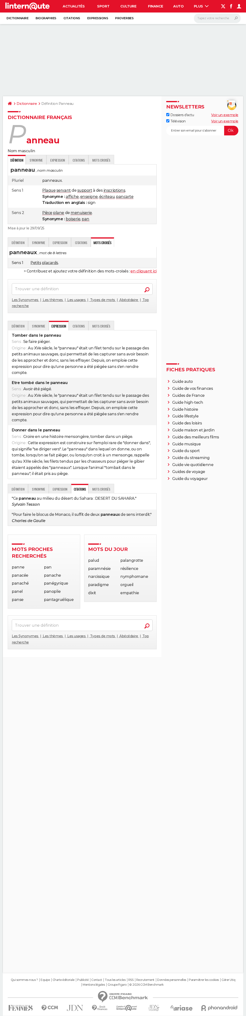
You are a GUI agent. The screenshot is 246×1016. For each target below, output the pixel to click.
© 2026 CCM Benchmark (146, 984)
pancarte (124, 196)
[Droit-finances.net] (99, 1008)
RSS (131, 980)
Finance (155, 6)
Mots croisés (101, 160)
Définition (18, 242)
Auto (178, 6)
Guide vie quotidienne (193, 464)
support (84, 190)
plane (58, 212)
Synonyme (36, 160)
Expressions (97, 18)
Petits (36, 262)
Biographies (46, 18)
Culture (128, 6)
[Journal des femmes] (20, 1008)
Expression (57, 160)
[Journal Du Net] (75, 1008)
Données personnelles (171, 980)
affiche (72, 196)
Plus (199, 6)
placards (50, 262)
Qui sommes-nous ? (24, 980)
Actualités (74, 6)
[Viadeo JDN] (153, 1008)
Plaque (48, 190)
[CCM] (50, 1008)
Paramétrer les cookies (204, 980)
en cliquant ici (143, 271)
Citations (71, 18)
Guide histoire (185, 409)
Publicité (83, 980)
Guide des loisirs (187, 423)
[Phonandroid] (219, 1008)
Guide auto (182, 381)
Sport (103, 6)
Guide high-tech (187, 402)
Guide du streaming (191, 457)
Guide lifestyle (185, 416)
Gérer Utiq (228, 980)
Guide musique (186, 444)
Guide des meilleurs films (195, 437)
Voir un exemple (224, 115)
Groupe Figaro (117, 984)
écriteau (107, 196)
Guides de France (188, 395)
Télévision (177, 121)
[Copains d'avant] (127, 1008)
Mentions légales (94, 984)
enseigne (89, 196)
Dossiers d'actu (181, 115)
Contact (96, 980)
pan (85, 219)
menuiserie (81, 212)
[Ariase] (181, 1007)
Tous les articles (115, 980)
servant (63, 190)
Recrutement (145, 980)
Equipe (45, 980)
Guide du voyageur (190, 478)
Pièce (47, 212)
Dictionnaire (17, 18)
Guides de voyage (188, 471)
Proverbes (124, 18)
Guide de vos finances (192, 388)
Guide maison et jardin (193, 430)
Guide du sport (186, 450)
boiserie (73, 219)
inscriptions (114, 190)
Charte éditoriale (63, 980)
